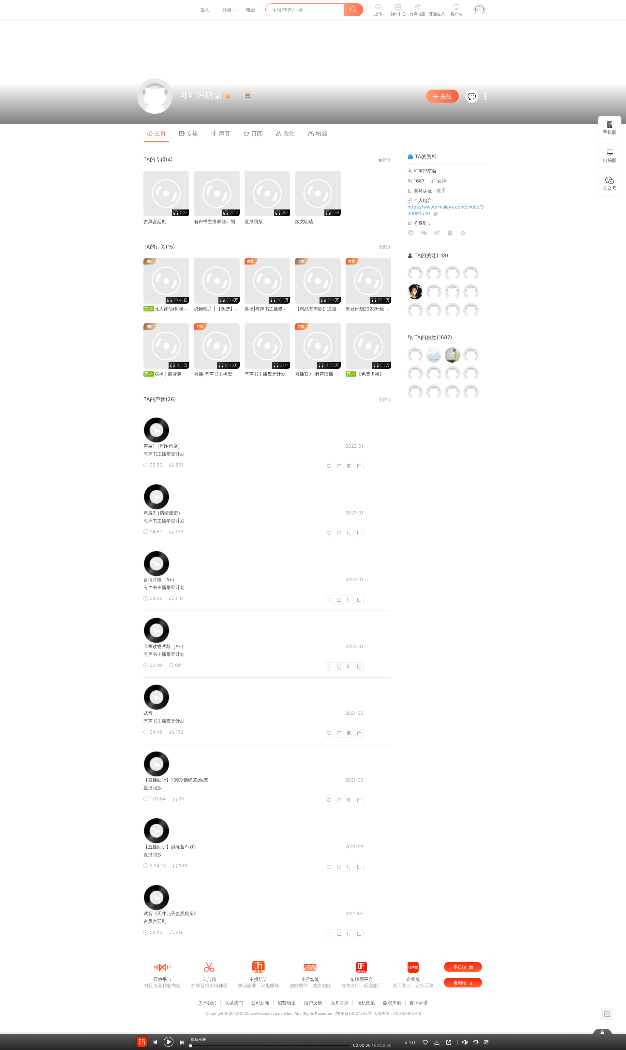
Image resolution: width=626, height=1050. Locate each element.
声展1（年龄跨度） (162, 446)
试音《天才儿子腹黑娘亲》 (170, 913)
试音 (148, 713)
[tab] (156, 133)
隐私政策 (366, 1002)
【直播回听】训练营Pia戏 (169, 846)
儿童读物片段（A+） (164, 646)
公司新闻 (260, 1002)
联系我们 (234, 1002)
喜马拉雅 (162, 10)
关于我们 (207, 1002)
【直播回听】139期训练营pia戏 (175, 780)
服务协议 (339, 1002)
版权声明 (392, 1002)
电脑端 (461, 982)
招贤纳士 (286, 1002)
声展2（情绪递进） (163, 512)
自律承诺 (419, 1002)
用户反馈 (313, 1002)
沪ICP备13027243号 (353, 1013)
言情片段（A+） (160, 579)
